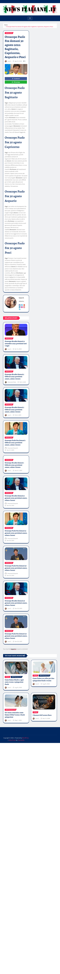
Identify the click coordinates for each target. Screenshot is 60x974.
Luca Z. (9, 61)
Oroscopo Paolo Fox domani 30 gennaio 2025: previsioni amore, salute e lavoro (16, 568)
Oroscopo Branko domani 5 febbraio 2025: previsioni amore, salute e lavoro (14, 376)
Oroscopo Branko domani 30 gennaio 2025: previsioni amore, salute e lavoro (16, 603)
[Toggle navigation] (30, 18)
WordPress (25, 738)
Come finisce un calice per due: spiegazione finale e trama (43, 679)
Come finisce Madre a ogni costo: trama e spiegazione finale (14, 682)
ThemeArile (21, 740)
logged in (13, 649)
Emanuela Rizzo (12, 382)
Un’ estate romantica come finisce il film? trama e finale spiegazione (15, 714)
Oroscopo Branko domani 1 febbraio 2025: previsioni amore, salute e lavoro (14, 465)
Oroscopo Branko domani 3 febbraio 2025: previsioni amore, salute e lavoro (14, 409)
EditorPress (12, 740)
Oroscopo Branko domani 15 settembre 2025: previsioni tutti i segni (16, 343)
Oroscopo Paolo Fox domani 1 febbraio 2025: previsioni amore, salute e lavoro (15, 442)
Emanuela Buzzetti (13, 448)
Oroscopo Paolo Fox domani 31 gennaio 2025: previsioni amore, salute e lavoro (16, 533)
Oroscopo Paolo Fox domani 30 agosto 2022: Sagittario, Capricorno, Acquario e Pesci (29, 26)
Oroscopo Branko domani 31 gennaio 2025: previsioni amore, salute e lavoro (16, 498)
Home (6, 25)
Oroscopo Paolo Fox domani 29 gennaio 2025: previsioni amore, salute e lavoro (16, 636)
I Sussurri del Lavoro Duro (42, 715)
